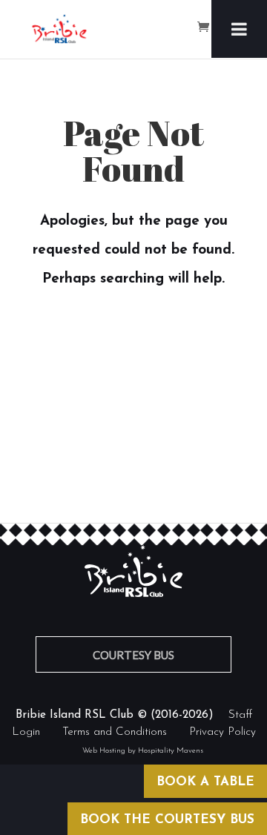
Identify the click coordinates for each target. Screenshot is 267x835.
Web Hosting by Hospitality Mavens (142, 751)
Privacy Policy (222, 732)
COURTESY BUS (133, 654)
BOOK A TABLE (205, 782)
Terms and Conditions (114, 732)
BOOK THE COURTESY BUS (167, 819)
